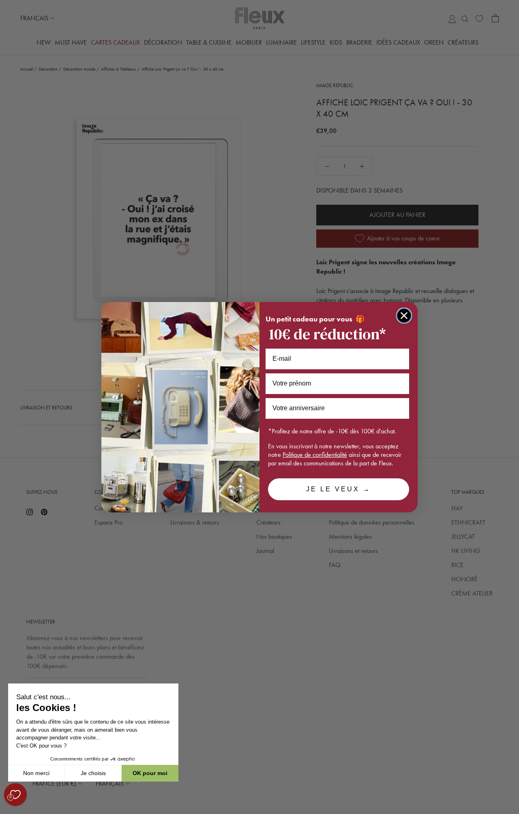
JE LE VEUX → (338, 489)
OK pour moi (150, 773)
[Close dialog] (404, 315)
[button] (7, 809)
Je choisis (93, 773)
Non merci (36, 773)
